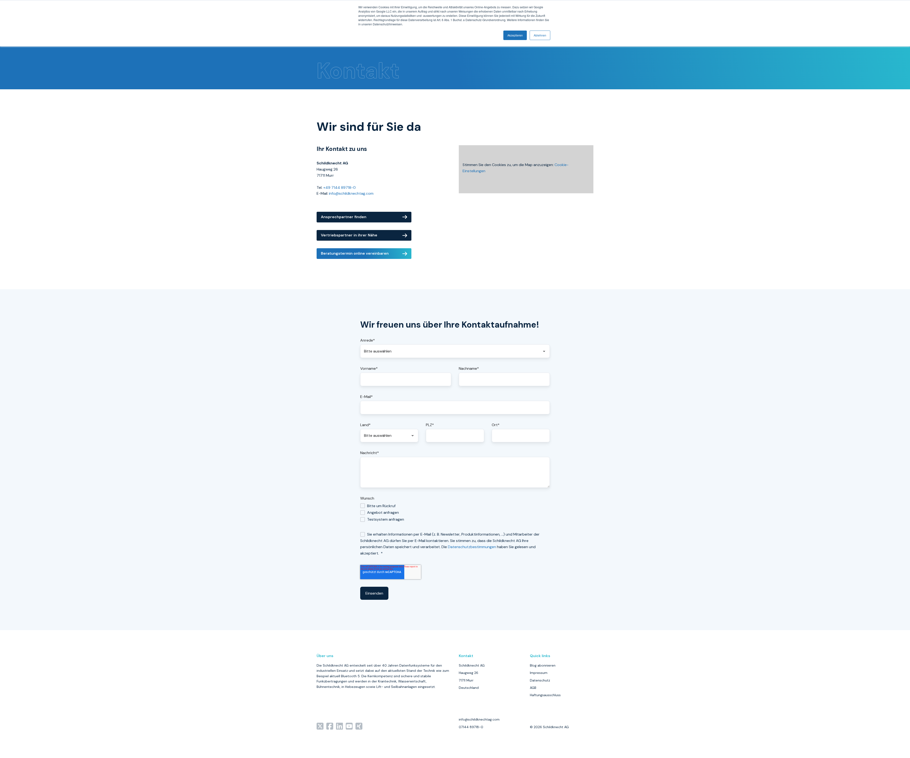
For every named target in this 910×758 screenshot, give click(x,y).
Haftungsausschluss (545, 695)
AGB (533, 688)
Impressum (538, 673)
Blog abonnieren (542, 665)
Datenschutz (540, 680)
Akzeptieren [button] (515, 35)
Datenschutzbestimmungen (472, 546)
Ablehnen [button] (540, 35)
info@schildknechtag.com (351, 193)
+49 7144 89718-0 (339, 187)
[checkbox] (455, 513)
